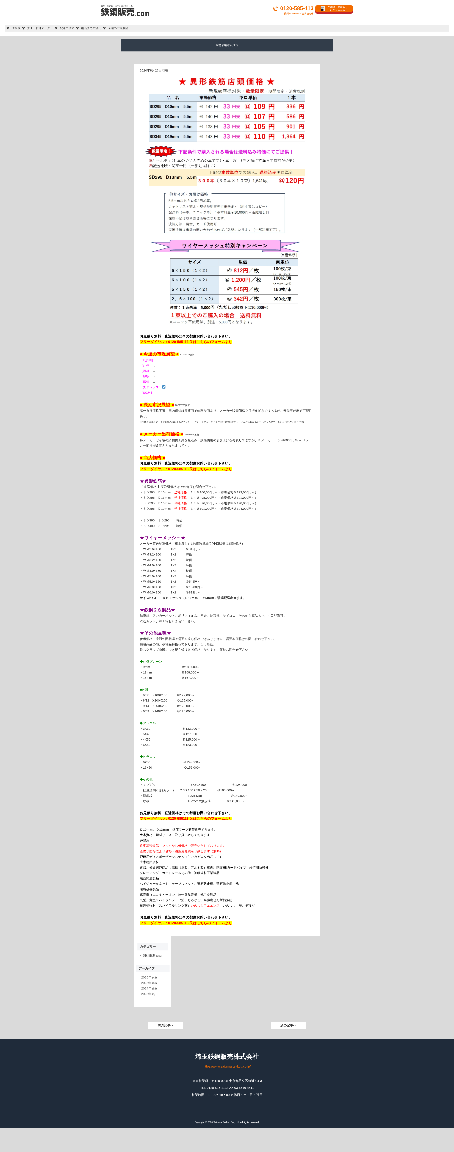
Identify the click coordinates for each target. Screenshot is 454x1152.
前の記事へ (166, 1025)
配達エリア (67, 28)
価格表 (16, 28)
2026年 (146, 977)
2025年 (146, 983)
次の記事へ (288, 1025)
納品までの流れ (91, 28)
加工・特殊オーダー (40, 28)
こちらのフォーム (211, 342)
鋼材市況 (149, 955)
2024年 (146, 988)
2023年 (146, 994)
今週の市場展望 (118, 28)
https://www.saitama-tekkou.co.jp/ (227, 1066)
